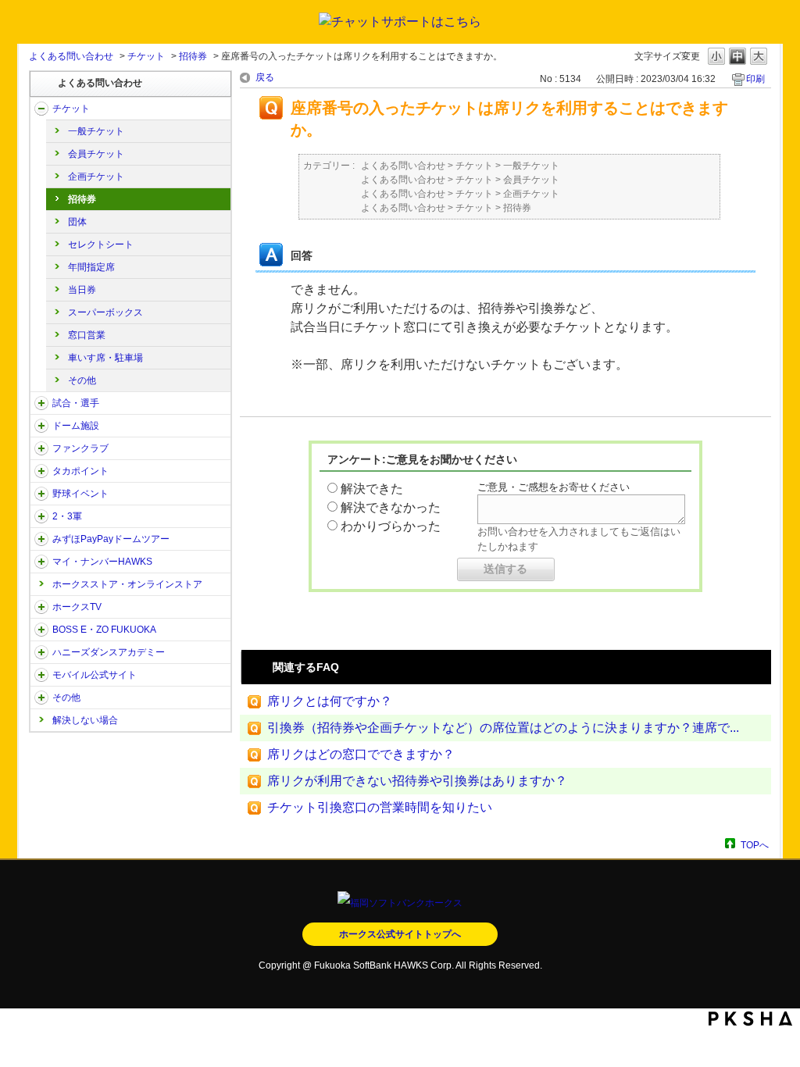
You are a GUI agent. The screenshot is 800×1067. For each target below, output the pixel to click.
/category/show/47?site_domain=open (41, 652)
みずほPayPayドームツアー (111, 539)
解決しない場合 (85, 720)
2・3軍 (67, 516)
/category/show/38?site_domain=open (41, 403)
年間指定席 (91, 267)
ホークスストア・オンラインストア (127, 584)
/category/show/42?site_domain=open (41, 494)
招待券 (193, 56)
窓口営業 (86, 335)
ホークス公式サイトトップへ (400, 934)
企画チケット (96, 176)
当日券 (82, 289)
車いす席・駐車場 (105, 357)
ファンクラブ (80, 448)
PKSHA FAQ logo (750, 1018)
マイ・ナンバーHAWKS (102, 561)
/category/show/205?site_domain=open (41, 607)
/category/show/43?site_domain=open (41, 516)
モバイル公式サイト (94, 674)
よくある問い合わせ (71, 56)
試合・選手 (75, 403)
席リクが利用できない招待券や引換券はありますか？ (417, 780)
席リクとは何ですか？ (329, 701)
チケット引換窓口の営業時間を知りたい (379, 807)
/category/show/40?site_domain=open (41, 448)
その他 (82, 380)
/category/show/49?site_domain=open (41, 698)
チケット (146, 56)
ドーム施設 (75, 425)
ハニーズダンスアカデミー (108, 652)
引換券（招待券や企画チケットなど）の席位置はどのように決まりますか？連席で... (503, 727)
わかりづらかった (391, 526)
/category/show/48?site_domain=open (41, 675)
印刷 (755, 78)
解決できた (372, 488)
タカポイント (80, 471)
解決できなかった (391, 507)
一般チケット (96, 131)
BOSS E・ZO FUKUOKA (104, 629)
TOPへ (755, 845)
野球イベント (80, 493)
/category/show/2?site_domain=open (41, 109)
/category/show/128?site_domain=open (41, 630)
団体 (77, 221)
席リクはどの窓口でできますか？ (361, 754)
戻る (264, 77)
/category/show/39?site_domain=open (41, 426)
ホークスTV (77, 606)
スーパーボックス (105, 312)
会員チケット (96, 153)
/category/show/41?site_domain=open (41, 471)
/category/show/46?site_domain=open (41, 562)
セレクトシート (101, 244)
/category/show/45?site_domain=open (41, 539)
